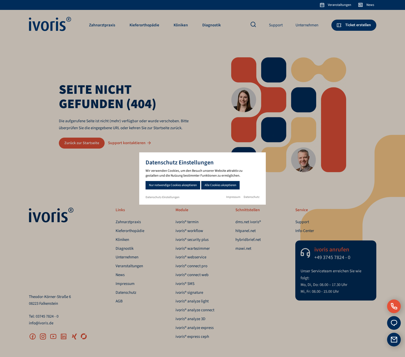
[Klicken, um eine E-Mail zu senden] (394, 323)
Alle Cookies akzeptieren (220, 185)
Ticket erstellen (358, 25)
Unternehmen (307, 25)
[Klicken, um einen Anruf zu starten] (394, 306)
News (370, 5)
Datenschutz (251, 197)
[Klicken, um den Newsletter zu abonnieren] (394, 339)
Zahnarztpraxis (102, 25)
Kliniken (181, 25)
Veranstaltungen (339, 5)
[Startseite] (50, 30)
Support (276, 25)
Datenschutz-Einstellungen (163, 197)
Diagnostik (211, 25)
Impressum (233, 197)
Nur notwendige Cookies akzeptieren (173, 185)
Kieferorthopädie (144, 25)
